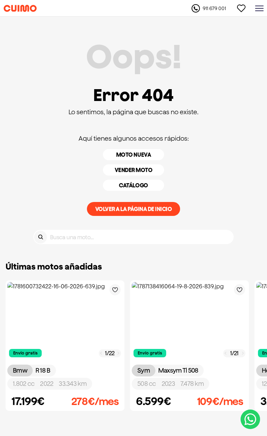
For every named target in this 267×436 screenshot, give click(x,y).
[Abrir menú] (259, 8)
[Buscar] (40, 237)
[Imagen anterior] (101, 353)
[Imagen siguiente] (119, 353)
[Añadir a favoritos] (115, 289)
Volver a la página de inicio (133, 209)
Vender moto (134, 170)
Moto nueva (133, 154)
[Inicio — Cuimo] (20, 8)
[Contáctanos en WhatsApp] (250, 419)
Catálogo (133, 185)
